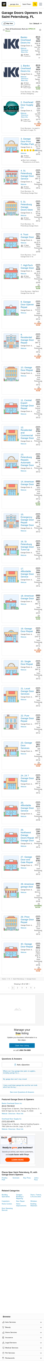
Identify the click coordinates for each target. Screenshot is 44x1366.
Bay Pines (27, 1178)
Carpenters (6, 1201)
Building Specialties (6, 1195)
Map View (9, 23)
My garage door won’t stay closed (15, 1079)
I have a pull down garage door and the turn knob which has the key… (20, 1086)
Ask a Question (23, 1065)
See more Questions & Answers (22, 1092)
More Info (24, 52)
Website (23, 48)
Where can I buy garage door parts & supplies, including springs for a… (19, 1072)
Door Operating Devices (28, 1109)
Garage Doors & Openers (29, 46)
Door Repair (20, 1201)
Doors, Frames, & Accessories (36, 1195)
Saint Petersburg (18, 979)
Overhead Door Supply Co (11, 1119)
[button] (40, 4)
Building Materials (34, 1205)
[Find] (35, 4)
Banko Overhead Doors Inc (26, 40)
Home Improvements (21, 1205)
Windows (34, 1201)
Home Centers (7, 1204)
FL (9, 979)
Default (36, 23)
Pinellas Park (5, 1179)
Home (4, 979)
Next (34, 988)
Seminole (16, 1178)
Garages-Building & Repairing (20, 1196)
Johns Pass (36, 1179)
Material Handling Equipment (30, 1124)
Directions (24, 50)
